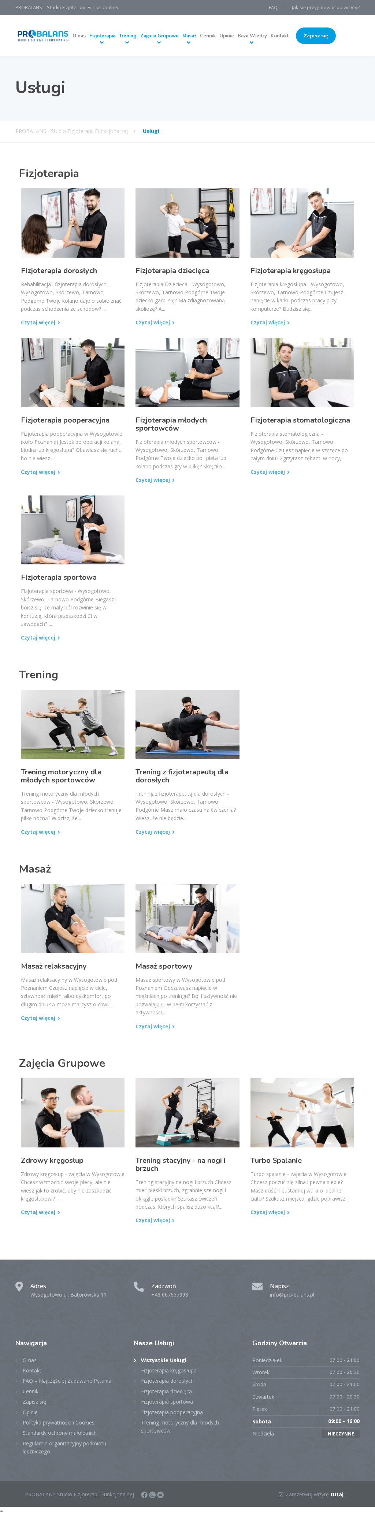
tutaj (337, 1494)
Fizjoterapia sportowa (59, 577)
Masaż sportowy (164, 966)
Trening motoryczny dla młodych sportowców (61, 776)
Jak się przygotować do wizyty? (326, 7)
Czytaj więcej (38, 322)
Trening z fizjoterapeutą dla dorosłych (182, 776)
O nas (79, 36)
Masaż (189, 36)
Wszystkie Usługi (163, 1360)
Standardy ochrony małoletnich (60, 1432)
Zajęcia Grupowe (159, 36)
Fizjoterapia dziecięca (172, 271)
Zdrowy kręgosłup (52, 1160)
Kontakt (280, 36)
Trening (128, 36)
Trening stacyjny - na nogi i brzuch (180, 1164)
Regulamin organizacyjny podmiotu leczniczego (64, 1447)
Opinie (226, 36)
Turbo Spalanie (276, 1160)
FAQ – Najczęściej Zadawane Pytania (67, 1380)
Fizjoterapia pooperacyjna (65, 420)
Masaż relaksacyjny (54, 966)
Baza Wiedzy (252, 36)
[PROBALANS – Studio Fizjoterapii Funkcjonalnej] (42, 35)
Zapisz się (316, 35)
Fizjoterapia (102, 36)
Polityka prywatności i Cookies (58, 1422)
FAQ (273, 7)
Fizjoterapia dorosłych (59, 271)
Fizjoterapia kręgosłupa (290, 271)
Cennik (208, 36)
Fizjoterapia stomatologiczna (300, 420)
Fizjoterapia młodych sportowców (171, 424)
